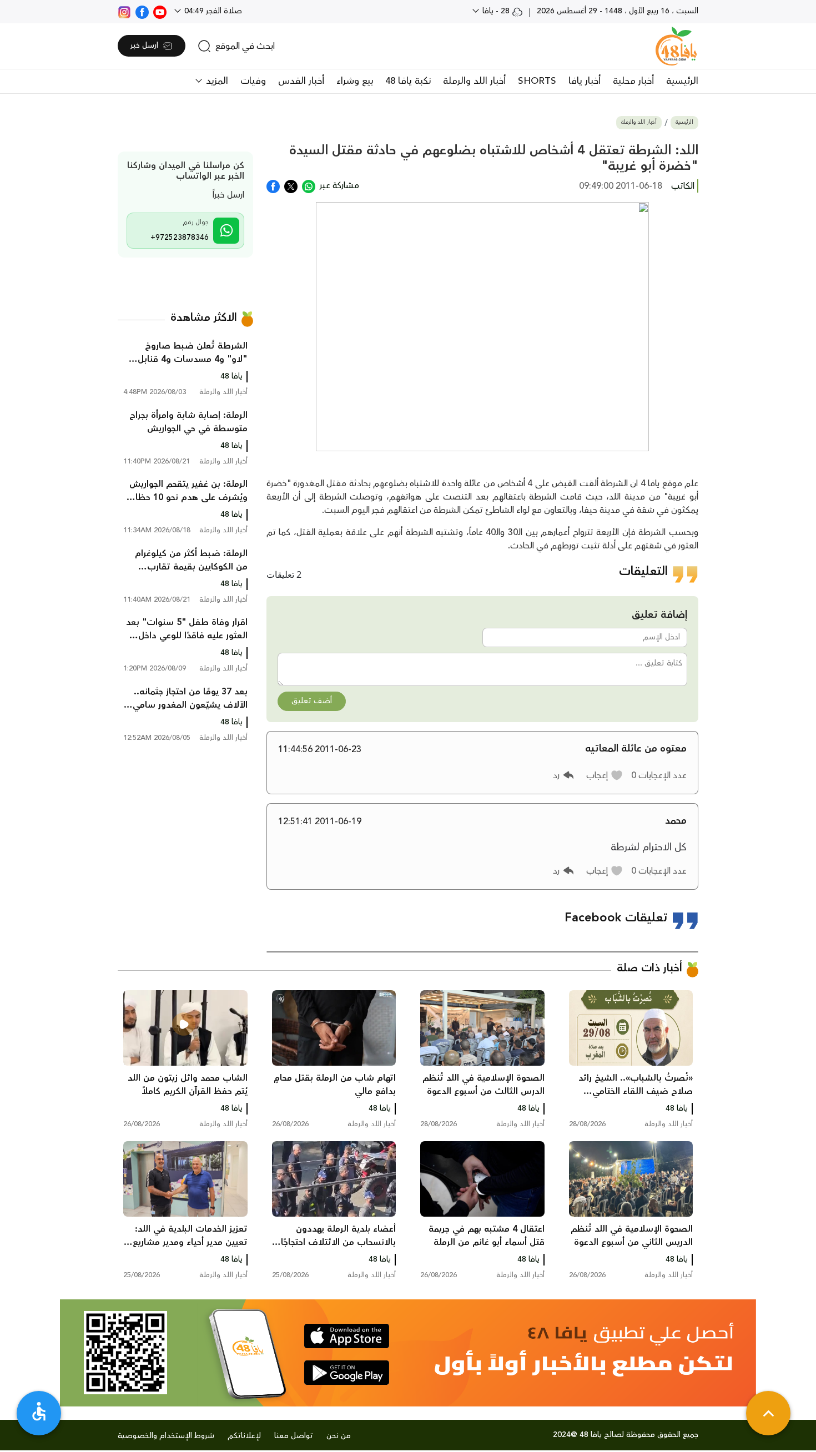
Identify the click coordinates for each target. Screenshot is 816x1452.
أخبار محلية (633, 81)
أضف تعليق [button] (311, 701)
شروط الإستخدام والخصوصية (166, 1436)
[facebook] (142, 11)
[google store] (347, 1372)
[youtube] (160, 11)
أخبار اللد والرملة (474, 81)
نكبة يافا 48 (408, 81)
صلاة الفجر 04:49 (212, 11)
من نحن (338, 1436)
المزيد (215, 81)
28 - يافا (496, 11)
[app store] (347, 1336)
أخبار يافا (584, 81)
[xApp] (291, 185)
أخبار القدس (301, 81)
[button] (605, 775)
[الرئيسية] (676, 46)
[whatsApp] (308, 185)
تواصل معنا (293, 1436)
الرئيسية (682, 81)
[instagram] (124, 11)
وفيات (253, 81)
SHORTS (537, 81)
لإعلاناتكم (244, 1436)
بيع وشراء (354, 81)
